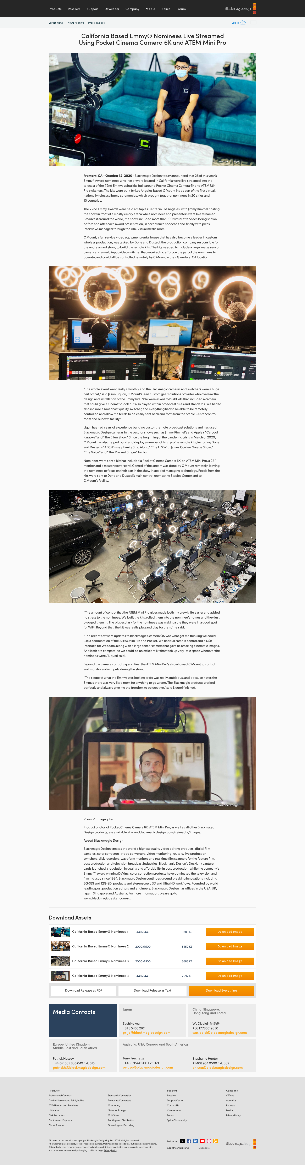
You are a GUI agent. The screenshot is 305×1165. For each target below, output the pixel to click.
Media (150, 9)
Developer (112, 9)
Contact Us (173, 1105)
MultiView (113, 1115)
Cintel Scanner (56, 1125)
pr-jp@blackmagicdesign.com (146, 1032)
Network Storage (117, 1110)
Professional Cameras (60, 1095)
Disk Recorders (57, 1115)
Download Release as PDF (83, 990)
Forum (181, 9)
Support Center (175, 1100)
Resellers (74, 9)
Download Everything (221, 990)
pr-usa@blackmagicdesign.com (148, 1067)
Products (55, 9)
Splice (166, 9)
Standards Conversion (120, 1095)
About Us (231, 1100)
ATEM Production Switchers (63, 1105)
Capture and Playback (60, 1120)
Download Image (226, 161)
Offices (230, 1095)
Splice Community (177, 1120)
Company (132, 9)
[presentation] (54, 109)
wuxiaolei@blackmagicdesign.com (220, 1032)
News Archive (76, 22)
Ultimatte (54, 1110)
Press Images (96, 22)
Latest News (56, 22)
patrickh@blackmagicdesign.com (79, 1067)
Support (92, 9)
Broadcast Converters (119, 1100)
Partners (230, 1105)
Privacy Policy (233, 1115)
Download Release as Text (152, 990)
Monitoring (114, 1105)
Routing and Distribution (121, 1120)
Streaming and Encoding (121, 1125)
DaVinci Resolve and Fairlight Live (66, 1100)
